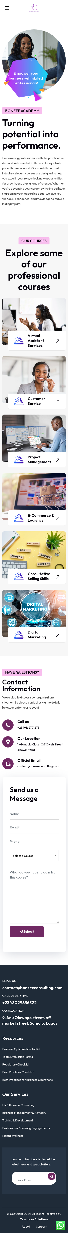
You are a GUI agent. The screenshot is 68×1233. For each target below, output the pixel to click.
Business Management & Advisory (24, 1113)
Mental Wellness (12, 1136)
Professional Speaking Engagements (26, 1128)
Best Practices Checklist (18, 1072)
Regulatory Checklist (15, 1064)
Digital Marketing (37, 634)
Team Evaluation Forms (17, 1057)
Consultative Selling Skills (39, 576)
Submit (28, 932)
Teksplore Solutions (34, 1219)
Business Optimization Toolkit (21, 1049)
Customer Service (36, 401)
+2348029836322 (19, 1002)
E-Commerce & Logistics (41, 518)
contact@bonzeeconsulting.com (38, 766)
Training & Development (17, 1120)
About (26, 1226)
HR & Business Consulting (18, 1105)
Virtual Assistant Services (36, 340)
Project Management (39, 459)
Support (41, 1226)
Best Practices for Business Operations (27, 1080)
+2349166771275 (28, 727)
